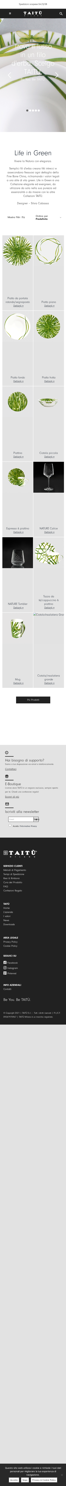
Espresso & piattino (17, 528)
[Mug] (17, 628)
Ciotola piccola (48, 453)
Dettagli (17, 305)
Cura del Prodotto (12, 882)
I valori (6, 916)
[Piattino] (17, 401)
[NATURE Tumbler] (17, 552)
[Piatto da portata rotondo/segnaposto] (17, 250)
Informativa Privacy (28, 826)
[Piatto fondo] (17, 326)
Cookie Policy (10, 946)
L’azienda (8, 912)
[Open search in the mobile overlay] (61, 14)
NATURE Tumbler (17, 604)
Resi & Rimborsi (11, 878)
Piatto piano (48, 302)
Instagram (12, 968)
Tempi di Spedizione (13, 874)
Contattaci (10, 769)
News (6, 920)
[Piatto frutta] (48, 326)
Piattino (17, 453)
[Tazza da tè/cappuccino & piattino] (48, 552)
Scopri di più (12, 796)
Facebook (12, 962)
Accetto (14, 1480)
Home (6, 908)
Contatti (7, 989)
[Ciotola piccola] (48, 401)
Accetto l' (25, 826)
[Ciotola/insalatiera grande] (48, 628)
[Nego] (61, 1475)
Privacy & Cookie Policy (44, 1480)
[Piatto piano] (48, 250)
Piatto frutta (49, 377)
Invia (36, 819)
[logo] (32, 12)
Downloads (9, 924)
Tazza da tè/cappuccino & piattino (49, 600)
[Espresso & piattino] (17, 477)
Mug (17, 679)
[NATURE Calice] (48, 477)
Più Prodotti (33, 699)
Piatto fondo (18, 377)
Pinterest (11, 973)
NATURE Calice (49, 528)
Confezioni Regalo (12, 890)
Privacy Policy (10, 941)
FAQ (5, 886)
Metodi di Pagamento (14, 870)
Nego (25, 1480)
